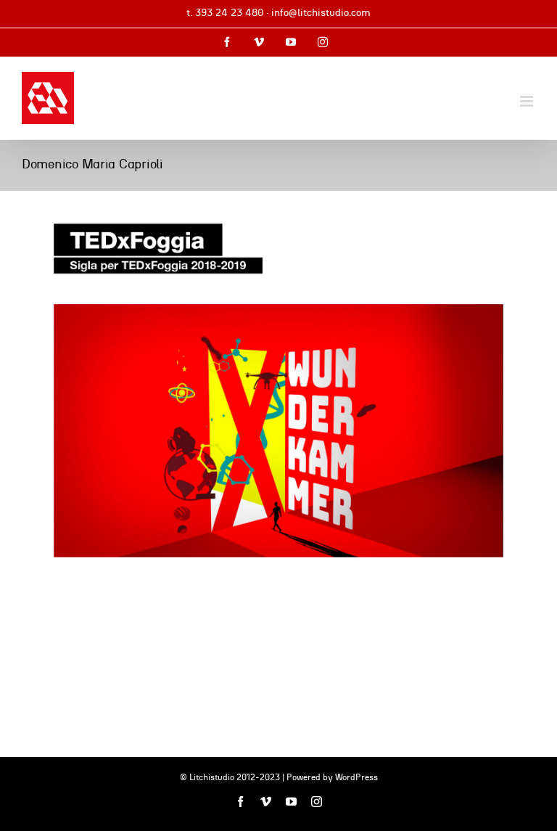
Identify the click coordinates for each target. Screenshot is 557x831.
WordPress (356, 777)
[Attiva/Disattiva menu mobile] (527, 101)
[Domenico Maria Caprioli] (278, 390)
